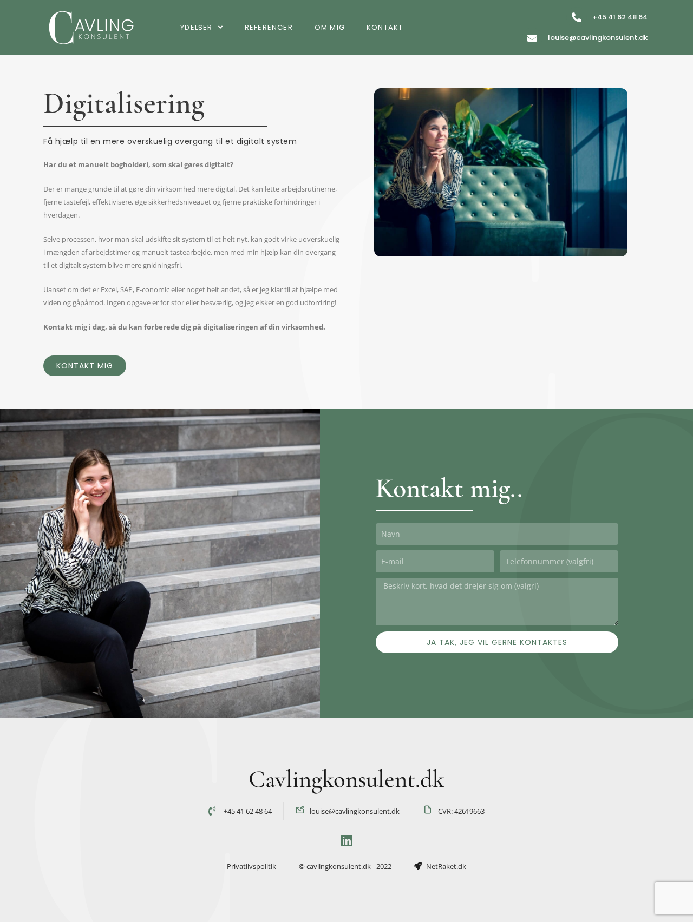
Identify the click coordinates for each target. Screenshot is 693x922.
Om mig (330, 27)
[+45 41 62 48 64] (576, 17)
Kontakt (385, 27)
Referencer (269, 27)
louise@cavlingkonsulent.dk (598, 37)
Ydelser (196, 27)
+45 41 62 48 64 (620, 17)
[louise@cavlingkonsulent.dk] (532, 38)
